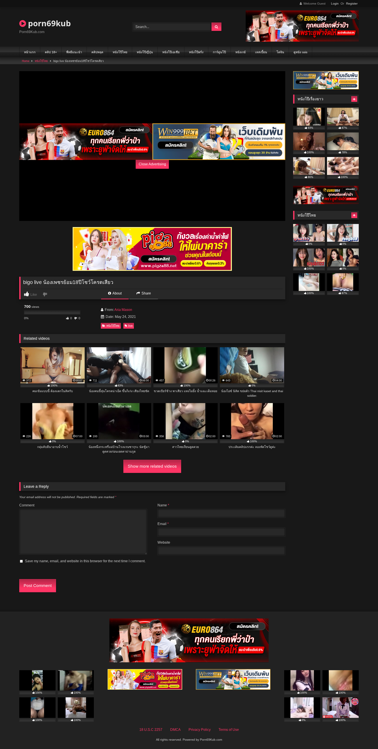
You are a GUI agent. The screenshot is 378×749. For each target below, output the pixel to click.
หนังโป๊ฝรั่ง (196, 52)
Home (25, 61)
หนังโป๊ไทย (120, 52)
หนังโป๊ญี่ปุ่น (145, 52)
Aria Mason (123, 310)
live (130, 325)
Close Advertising (152, 164)
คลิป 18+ (51, 52)
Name (163, 505)
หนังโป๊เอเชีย (171, 52)
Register (352, 3)
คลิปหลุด (97, 52)
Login (335, 3)
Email (163, 524)
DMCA (175, 729)
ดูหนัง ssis (300, 52)
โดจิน (280, 52)
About (117, 293)
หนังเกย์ (240, 52)
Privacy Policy (200, 729)
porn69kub (48, 23)
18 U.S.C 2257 (150, 729)
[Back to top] (364, 736)
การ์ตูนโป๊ (219, 52)
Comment (26, 505)
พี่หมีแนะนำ (74, 52)
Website (164, 542)
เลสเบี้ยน (261, 52)
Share (146, 293)
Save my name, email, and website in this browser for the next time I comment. (85, 561)
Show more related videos (152, 466)
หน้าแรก (29, 52)
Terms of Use (229, 729)
